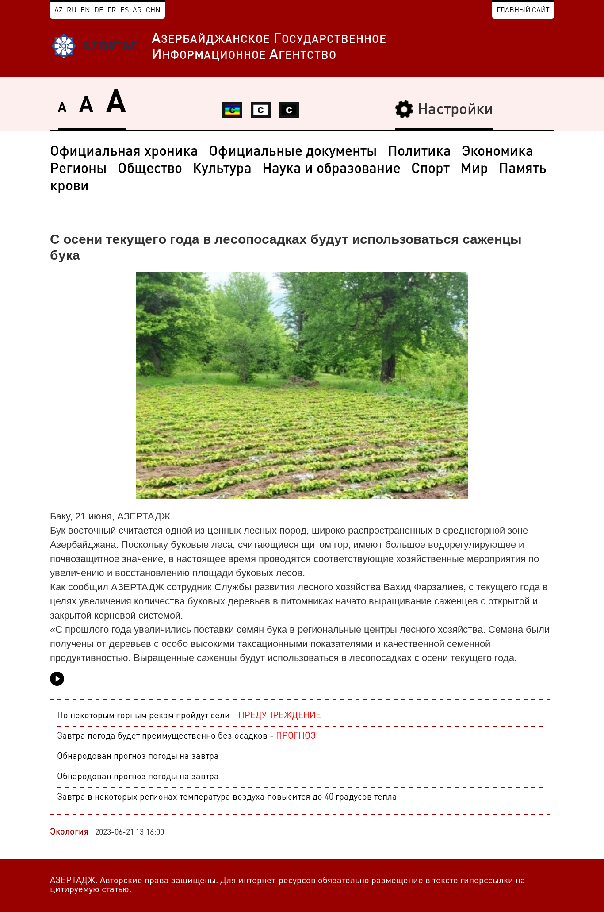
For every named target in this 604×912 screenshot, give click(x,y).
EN (85, 10)
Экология (69, 832)
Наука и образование (331, 169)
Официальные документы (293, 152)
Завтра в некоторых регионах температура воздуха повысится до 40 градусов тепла (227, 797)
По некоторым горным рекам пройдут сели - (189, 716)
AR (137, 10)
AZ (58, 10)
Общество (150, 169)
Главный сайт (523, 10)
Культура (222, 169)
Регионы (78, 169)
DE (98, 10)
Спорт (430, 169)
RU (71, 10)
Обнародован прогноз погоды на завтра (138, 756)
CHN (153, 10)
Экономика (497, 152)
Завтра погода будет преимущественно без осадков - (186, 736)
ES (124, 10)
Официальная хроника (124, 152)
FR (111, 10)
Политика (419, 152)
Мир (474, 169)
